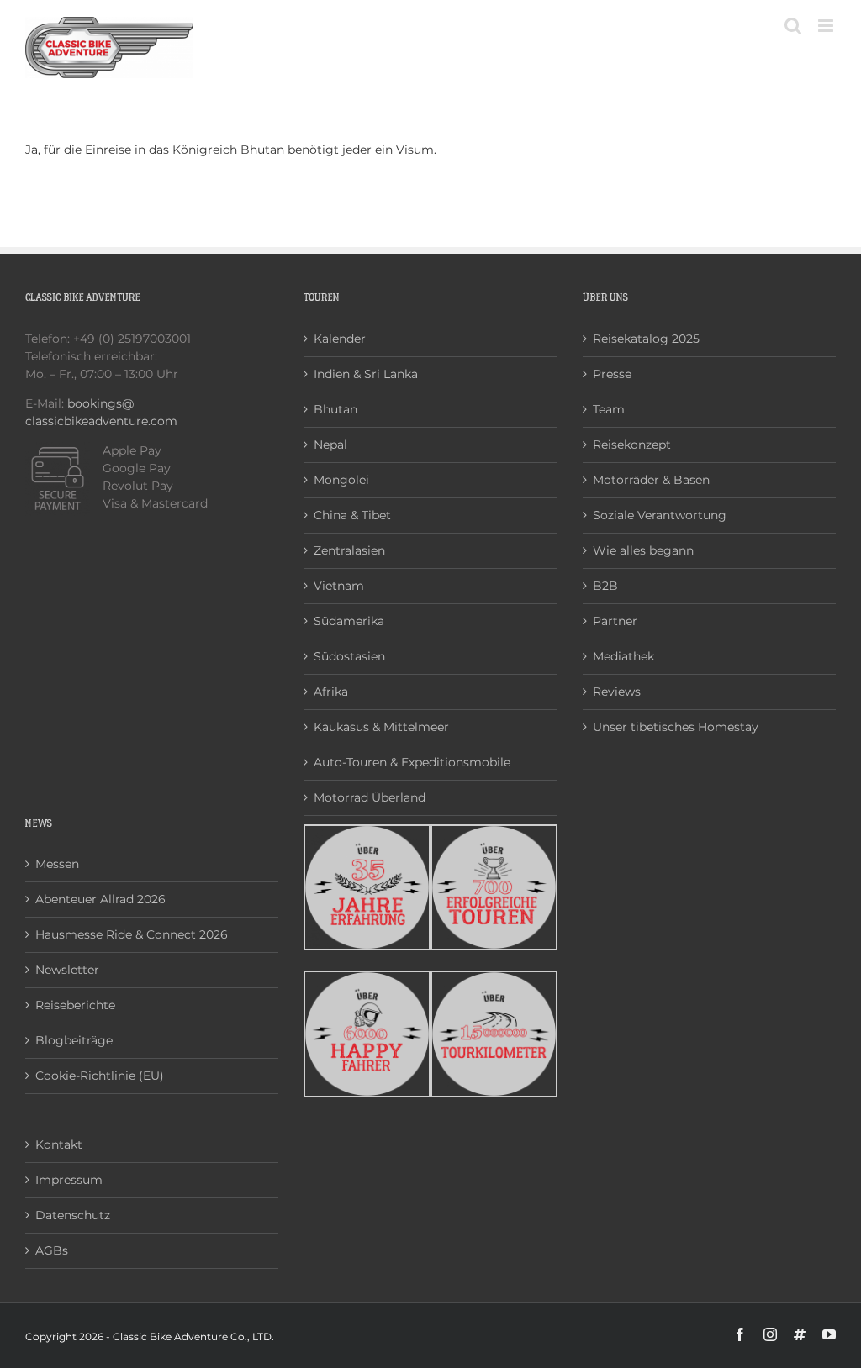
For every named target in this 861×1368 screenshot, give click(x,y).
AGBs (51, 1250)
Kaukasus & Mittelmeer (381, 726)
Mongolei (341, 479)
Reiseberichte (75, 1005)
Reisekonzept (632, 444)
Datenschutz (72, 1215)
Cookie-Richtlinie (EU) (99, 1075)
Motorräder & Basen (651, 479)
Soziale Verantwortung (659, 515)
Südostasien (349, 656)
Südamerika (349, 621)
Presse (612, 373)
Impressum (69, 1179)
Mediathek (623, 656)
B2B (605, 585)
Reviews (617, 691)
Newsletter (67, 969)
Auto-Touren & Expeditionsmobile (412, 762)
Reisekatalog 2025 (646, 338)
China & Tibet (352, 515)
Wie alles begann (643, 550)
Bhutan (335, 409)
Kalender (340, 338)
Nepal (330, 444)
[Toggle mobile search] (792, 25)
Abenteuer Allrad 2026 (100, 899)
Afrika (331, 691)
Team (609, 409)
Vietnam (339, 585)
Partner (615, 621)
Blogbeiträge (74, 1040)
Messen (57, 863)
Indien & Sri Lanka (366, 373)
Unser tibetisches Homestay (675, 726)
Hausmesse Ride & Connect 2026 (131, 934)
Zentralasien (349, 550)
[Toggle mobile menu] (827, 25)
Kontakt (58, 1144)
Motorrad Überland (369, 797)
